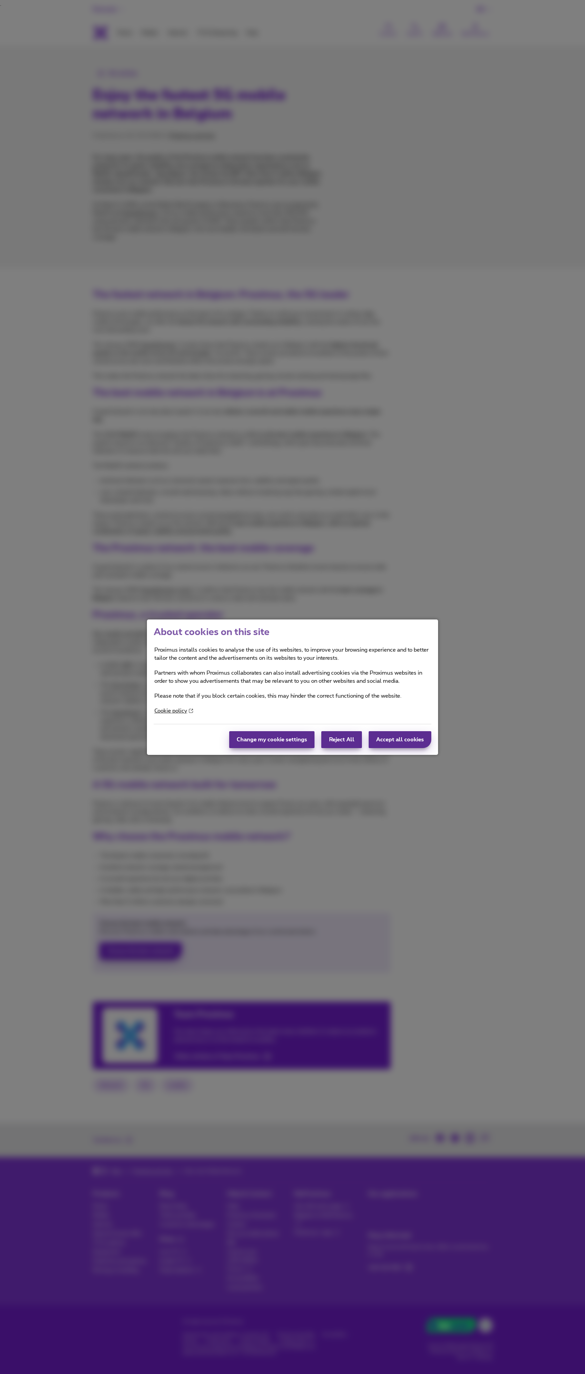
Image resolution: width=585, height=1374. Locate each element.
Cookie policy (170, 711)
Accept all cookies (400, 739)
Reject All (341, 739)
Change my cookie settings (272, 739)
